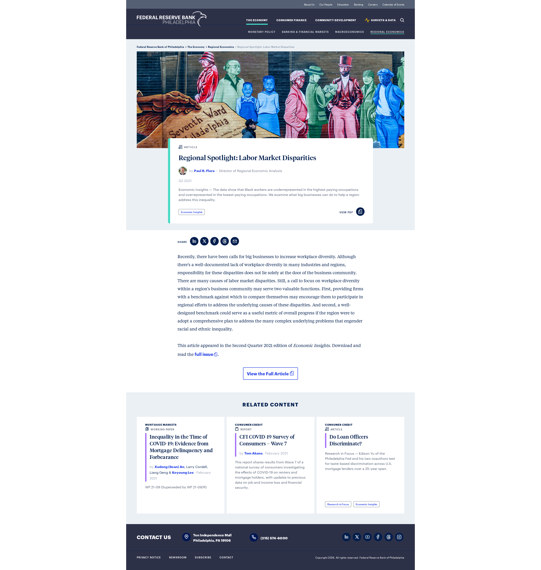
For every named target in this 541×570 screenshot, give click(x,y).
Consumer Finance (291, 20)
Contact (226, 557)
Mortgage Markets (161, 424)
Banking (358, 4)
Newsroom (178, 557)
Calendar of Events (393, 4)
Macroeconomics (349, 31)
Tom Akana (253, 452)
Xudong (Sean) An (169, 466)
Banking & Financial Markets (305, 31)
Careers (372, 4)
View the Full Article (268, 373)
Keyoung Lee (183, 472)
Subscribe (203, 557)
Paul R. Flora (204, 170)
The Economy (257, 20)
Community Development (335, 20)
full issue (204, 354)
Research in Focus (338, 504)
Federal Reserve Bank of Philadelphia (171, 19)
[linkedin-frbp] (346, 537)
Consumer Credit (249, 424)
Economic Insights (191, 212)
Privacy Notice (149, 557)
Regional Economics (387, 31)
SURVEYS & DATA (383, 20)
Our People (325, 4)
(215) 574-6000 (274, 537)
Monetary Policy (262, 31)
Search (402, 20)
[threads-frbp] (388, 537)
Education (343, 4)
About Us (309, 4)
